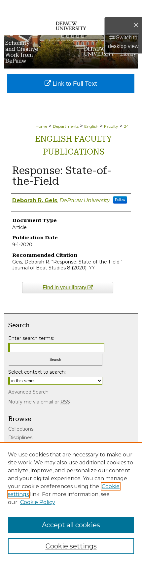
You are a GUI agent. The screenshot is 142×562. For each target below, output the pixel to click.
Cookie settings (71, 546)
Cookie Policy (37, 502)
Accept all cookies (71, 525)
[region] (71, 502)
